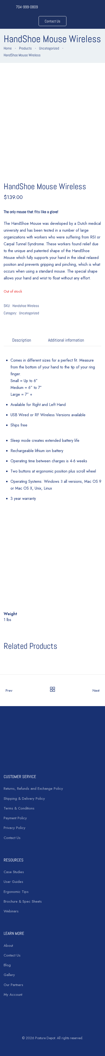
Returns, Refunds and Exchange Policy (33, 788)
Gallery (9, 974)
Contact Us (12, 837)
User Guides (13, 881)
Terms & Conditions (19, 808)
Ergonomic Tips (16, 891)
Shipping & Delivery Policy (24, 798)
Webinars (11, 911)
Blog (7, 965)
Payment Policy (15, 818)
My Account (13, 994)
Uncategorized (49, 48)
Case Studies (14, 872)
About (8, 945)
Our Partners (13, 984)
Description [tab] (21, 340)
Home (8, 48)
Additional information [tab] (66, 340)
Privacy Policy (14, 827)
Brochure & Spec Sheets (23, 901)
